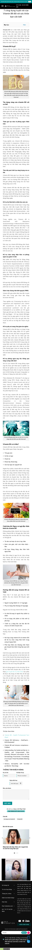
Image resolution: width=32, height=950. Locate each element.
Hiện (24, 24)
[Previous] (2, 841)
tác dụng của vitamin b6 (9, 819)
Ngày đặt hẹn (13, 780)
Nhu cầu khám (7, 788)
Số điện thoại (20, 772)
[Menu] (2, 5)
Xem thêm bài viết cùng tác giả (16, 811)
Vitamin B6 (19, 819)
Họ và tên (5, 772)
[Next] (30, 841)
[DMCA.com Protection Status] (5, 949)
